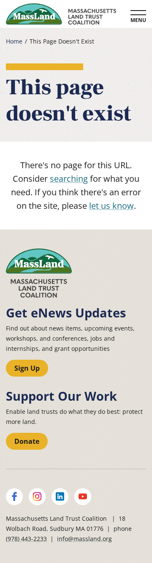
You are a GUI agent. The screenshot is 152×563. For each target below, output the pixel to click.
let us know (111, 205)
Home (14, 41)
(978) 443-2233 (26, 539)
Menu (138, 20)
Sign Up (27, 368)
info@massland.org (84, 539)
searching (69, 178)
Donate (26, 441)
